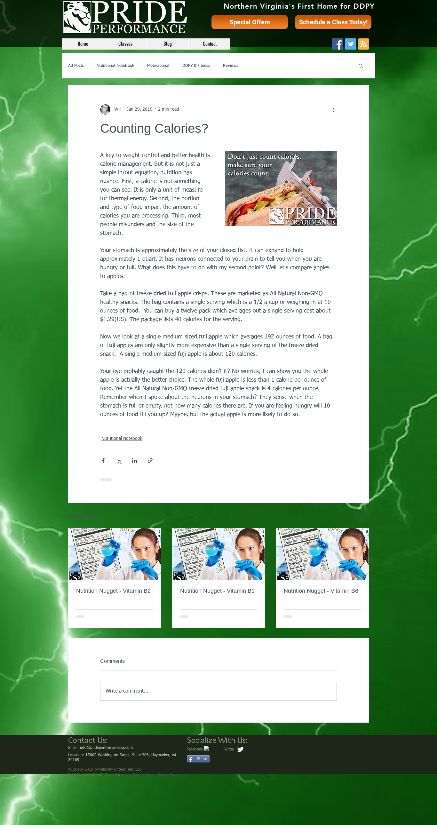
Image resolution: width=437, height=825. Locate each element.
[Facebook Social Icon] (337, 44)
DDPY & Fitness (196, 65)
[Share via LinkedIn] (134, 460)
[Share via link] (150, 460)
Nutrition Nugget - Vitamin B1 (217, 591)
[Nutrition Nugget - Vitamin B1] (218, 554)
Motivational (158, 65)
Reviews (230, 65)
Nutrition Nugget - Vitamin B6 (321, 591)
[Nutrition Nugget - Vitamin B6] (322, 554)
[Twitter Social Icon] (350, 44)
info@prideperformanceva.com (106, 748)
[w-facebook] (207, 749)
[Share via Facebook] (103, 460)
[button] (361, 65)
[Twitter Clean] (240, 749)
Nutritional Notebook (115, 65)
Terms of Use (143, 774)
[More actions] (333, 109)
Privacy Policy (168, 774)
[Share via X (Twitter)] (119, 460)
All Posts (76, 65)
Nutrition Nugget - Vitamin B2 (113, 591)
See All (362, 516)
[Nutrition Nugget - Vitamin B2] (114, 554)
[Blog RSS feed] (363, 44)
